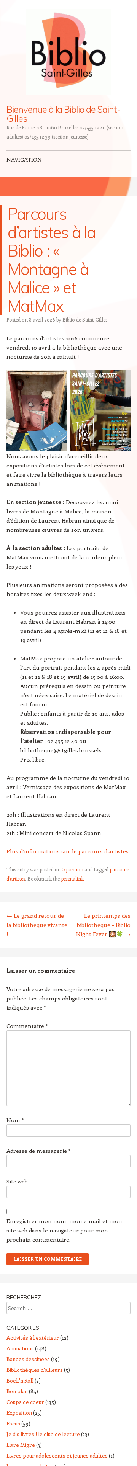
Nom (15, 1120)
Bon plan (17, 1391)
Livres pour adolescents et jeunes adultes (57, 1455)
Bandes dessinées (28, 1359)
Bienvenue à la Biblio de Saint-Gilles (63, 113)
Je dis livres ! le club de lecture (43, 1434)
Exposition (71, 869)
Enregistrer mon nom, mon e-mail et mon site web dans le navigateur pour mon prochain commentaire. (64, 1230)
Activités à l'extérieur (32, 1337)
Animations (20, 1348)
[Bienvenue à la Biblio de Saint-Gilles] (68, 52)
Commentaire (27, 1026)
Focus (13, 1423)
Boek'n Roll (19, 1380)
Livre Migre (20, 1444)
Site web (17, 1181)
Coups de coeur (25, 1402)
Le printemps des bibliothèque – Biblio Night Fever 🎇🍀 (103, 925)
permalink (72, 878)
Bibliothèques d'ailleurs (34, 1369)
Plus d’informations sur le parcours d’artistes (67, 851)
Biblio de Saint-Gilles (84, 319)
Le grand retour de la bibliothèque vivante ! (36, 925)
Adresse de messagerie (38, 1150)
